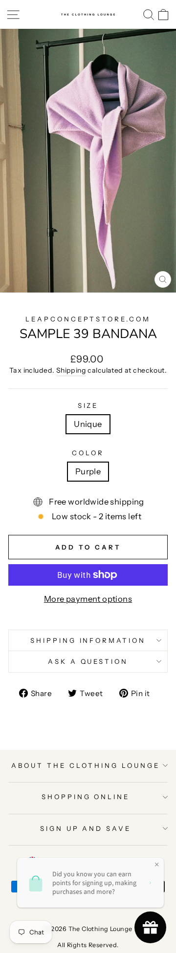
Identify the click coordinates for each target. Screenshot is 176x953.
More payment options (88, 599)
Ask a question (88, 661)
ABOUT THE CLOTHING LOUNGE (85, 765)
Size (88, 405)
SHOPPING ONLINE (86, 797)
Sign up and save (86, 828)
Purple (88, 471)
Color (88, 453)
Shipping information (88, 640)
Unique (88, 424)
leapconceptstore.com (88, 319)
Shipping (71, 370)
